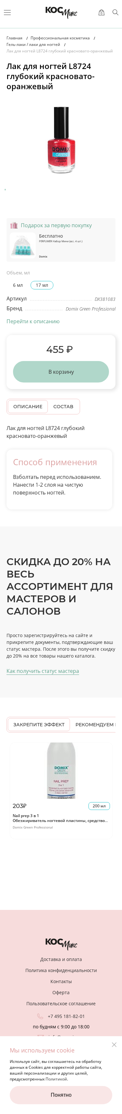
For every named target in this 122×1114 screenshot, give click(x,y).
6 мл (18, 285)
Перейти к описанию (33, 321)
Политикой (56, 1079)
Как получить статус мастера (43, 671)
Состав (63, 407)
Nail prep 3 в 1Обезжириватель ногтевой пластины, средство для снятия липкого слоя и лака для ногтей (59, 821)
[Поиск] (115, 12)
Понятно (61, 1095)
